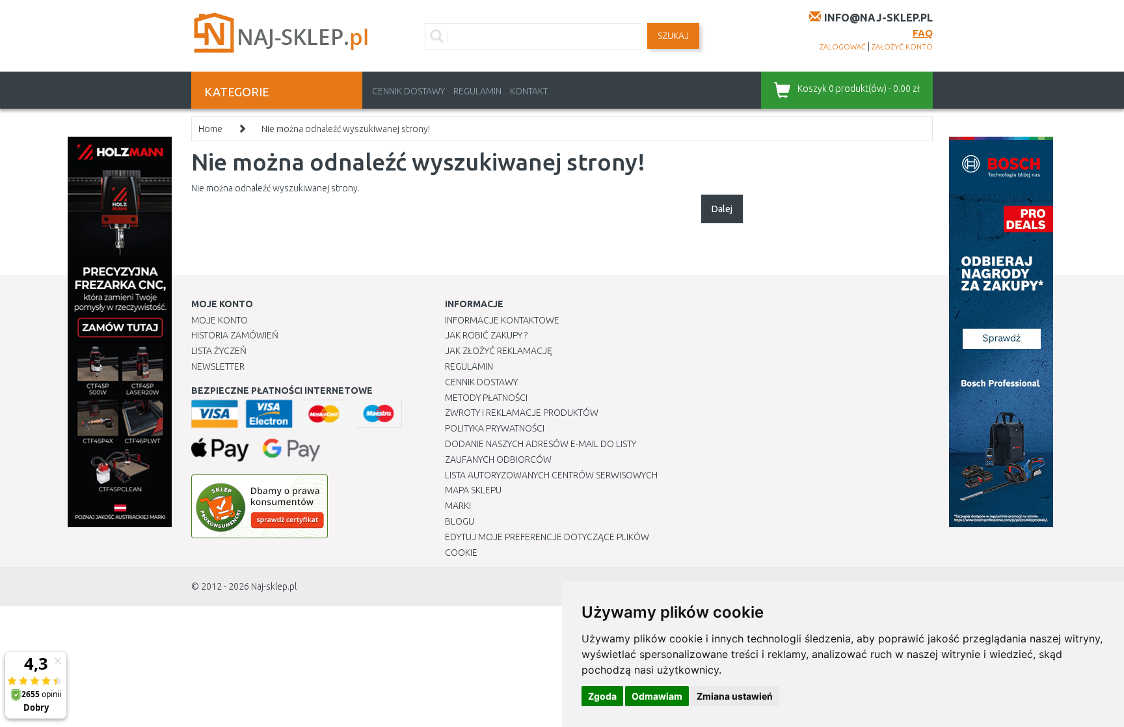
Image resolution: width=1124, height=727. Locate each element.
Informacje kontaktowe (502, 320)
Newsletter (218, 366)
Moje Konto (219, 320)
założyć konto (902, 47)
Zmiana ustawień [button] (735, 696)
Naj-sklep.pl (274, 586)
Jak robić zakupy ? (486, 335)
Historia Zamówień (234, 335)
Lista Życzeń (219, 351)
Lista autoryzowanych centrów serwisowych (551, 475)
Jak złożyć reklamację (498, 351)
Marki (458, 506)
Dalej (722, 209)
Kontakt (529, 91)
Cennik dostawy (408, 91)
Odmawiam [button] (657, 696)
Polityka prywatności (494, 428)
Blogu (459, 521)
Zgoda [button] (602, 696)
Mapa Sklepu (473, 490)
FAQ (923, 32)
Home (210, 129)
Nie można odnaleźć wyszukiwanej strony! (345, 129)
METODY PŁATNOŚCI (486, 397)
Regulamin (477, 91)
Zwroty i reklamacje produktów (521, 412)
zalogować (843, 47)
